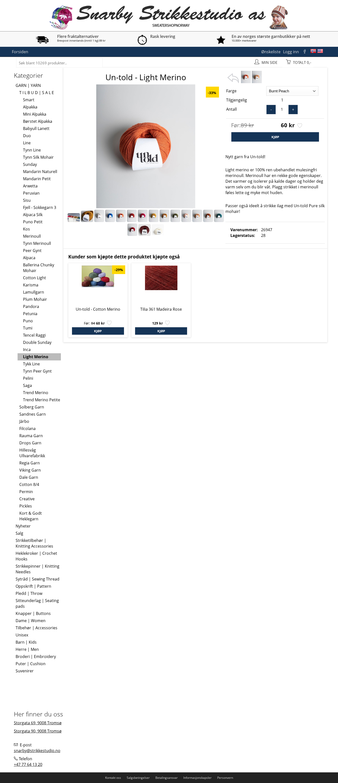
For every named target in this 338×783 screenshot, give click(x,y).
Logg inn (291, 51)
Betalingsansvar (166, 778)
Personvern (225, 778)
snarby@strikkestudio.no (37, 750)
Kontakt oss (113, 778)
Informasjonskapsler (197, 778)
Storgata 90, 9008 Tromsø (38, 731)
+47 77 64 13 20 (28, 764)
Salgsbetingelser (138, 778)
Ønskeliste (271, 51)
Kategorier (28, 75)
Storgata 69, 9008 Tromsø (38, 723)
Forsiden (20, 51)
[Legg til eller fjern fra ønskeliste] (299, 126)
